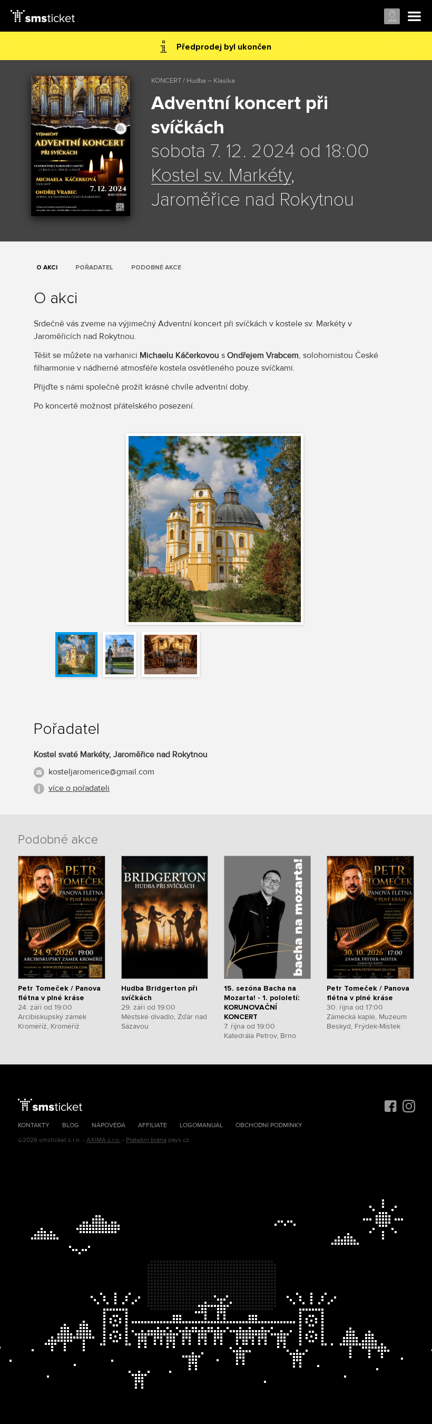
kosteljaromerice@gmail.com (101, 772)
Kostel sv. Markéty (221, 176)
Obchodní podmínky (268, 1125)
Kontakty (34, 1125)
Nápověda (108, 1125)
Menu (414, 17)
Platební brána (146, 1140)
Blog (70, 1125)
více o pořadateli (79, 788)
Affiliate (152, 1125)
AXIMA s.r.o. (103, 1140)
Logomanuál (201, 1125)
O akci (46, 268)
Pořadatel (94, 268)
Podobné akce (156, 268)
